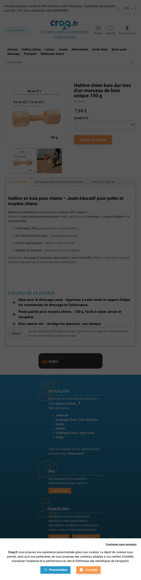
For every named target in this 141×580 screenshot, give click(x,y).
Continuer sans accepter (121, 544)
